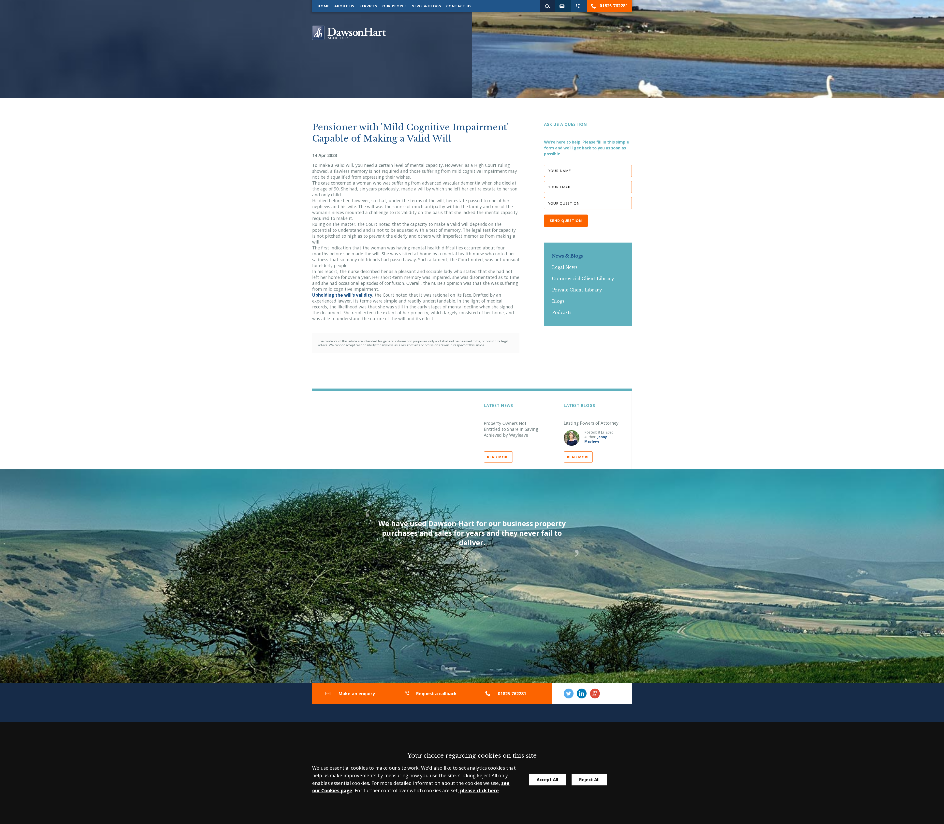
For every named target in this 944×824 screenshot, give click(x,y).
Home (323, 6)
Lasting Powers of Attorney (591, 423)
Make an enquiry (356, 693)
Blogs (558, 301)
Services (368, 6)
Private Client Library (577, 290)
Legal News (564, 267)
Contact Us (459, 6)
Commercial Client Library (583, 278)
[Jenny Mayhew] (571, 438)
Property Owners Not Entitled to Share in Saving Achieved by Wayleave (511, 429)
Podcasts (561, 312)
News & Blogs (426, 6)
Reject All (589, 779)
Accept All (547, 779)
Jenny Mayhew (595, 439)
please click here (479, 790)
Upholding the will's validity (342, 295)
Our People (394, 6)
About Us (344, 6)
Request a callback (436, 693)
